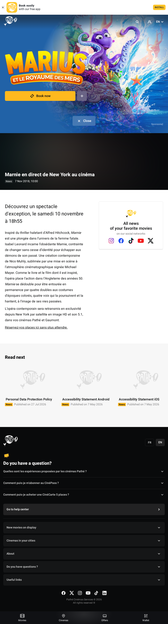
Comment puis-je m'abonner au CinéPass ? (31, 483)
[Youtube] (140, 240)
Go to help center (18, 509)
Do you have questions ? (22, 567)
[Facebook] (121, 240)
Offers (104, 620)
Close (87, 120)
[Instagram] (111, 240)
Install (159, 7)
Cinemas (63, 620)
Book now (43, 96)
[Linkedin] (104, 593)
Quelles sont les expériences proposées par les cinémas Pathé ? (45, 471)
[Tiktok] (131, 240)
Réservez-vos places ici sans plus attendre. (36, 327)
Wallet (145, 620)
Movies (22, 620)
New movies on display (21, 527)
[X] (150, 240)
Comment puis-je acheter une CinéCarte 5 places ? (36, 495)
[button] (137, 22)
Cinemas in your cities (21, 540)
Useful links (14, 580)
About (10, 554)
